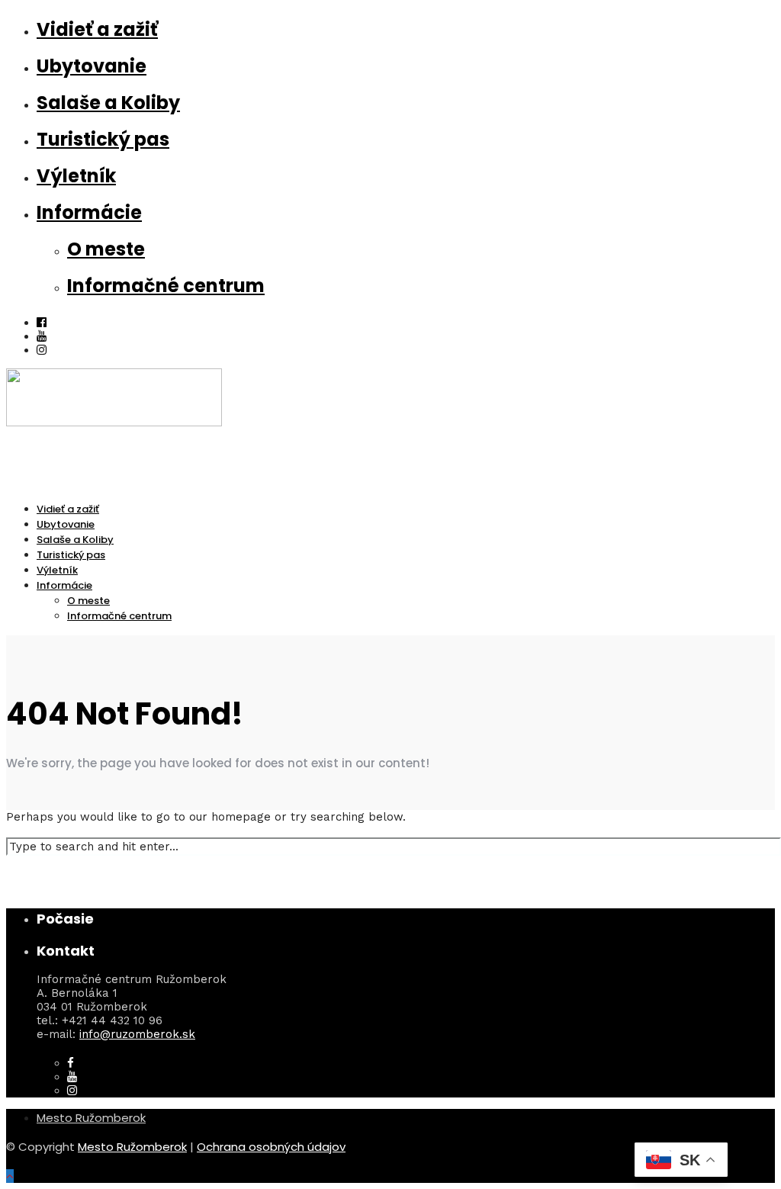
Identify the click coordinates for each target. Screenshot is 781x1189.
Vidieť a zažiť (97, 29)
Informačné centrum (166, 285)
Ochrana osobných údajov (271, 1147)
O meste (106, 249)
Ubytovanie (91, 66)
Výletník (76, 175)
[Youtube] (42, 336)
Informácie (89, 212)
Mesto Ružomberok (91, 1118)
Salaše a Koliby (108, 102)
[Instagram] (42, 350)
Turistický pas (103, 139)
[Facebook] (70, 1063)
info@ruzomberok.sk (137, 1034)
